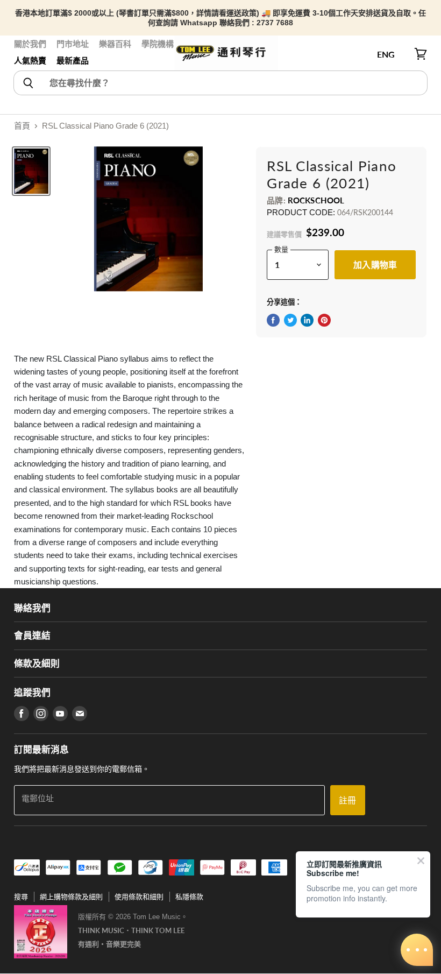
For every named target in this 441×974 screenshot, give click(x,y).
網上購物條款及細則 (71, 897)
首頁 (22, 125)
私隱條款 (189, 897)
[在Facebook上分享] (273, 320)
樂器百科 (115, 43)
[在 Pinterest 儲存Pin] (324, 320)
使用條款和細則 (139, 897)
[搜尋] (27, 82)
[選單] (20, 54)
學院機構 (157, 43)
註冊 (347, 800)
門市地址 (72, 43)
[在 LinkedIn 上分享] (307, 320)
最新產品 (72, 60)
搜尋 (21, 897)
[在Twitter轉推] (290, 320)
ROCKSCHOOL (316, 200)
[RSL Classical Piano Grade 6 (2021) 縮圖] (31, 171)
